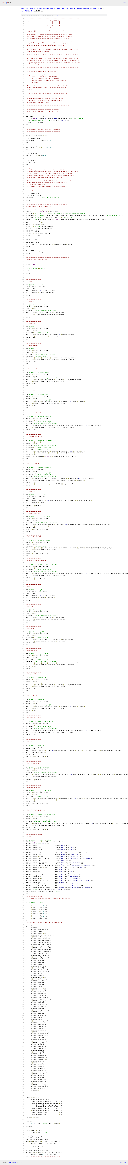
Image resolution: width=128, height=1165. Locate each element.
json (124, 1162)
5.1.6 (58, 8)
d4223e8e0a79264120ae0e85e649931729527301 (83, 8)
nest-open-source (28, 8)
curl (63, 8)
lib (31, 11)
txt (121, 1162)
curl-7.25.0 (25, 11)
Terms (20, 1162)
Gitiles (10, 1162)
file (57, 15)
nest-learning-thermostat (45, 8)
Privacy (15, 1162)
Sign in (124, 3)
